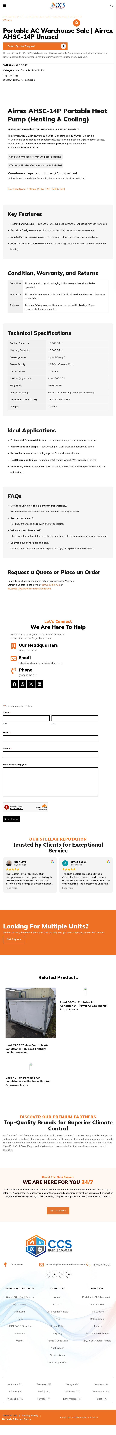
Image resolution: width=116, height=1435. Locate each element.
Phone (7, 748)
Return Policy (57, 1326)
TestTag (13, 75)
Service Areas (57, 1355)
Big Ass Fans (20, 1304)
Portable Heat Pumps (97, 1333)
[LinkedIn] (68, 1274)
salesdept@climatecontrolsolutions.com (29, 588)
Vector (19, 1340)
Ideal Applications (32, 430)
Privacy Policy (30, 1415)
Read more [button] (11, 888)
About (57, 1297)
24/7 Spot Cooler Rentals (97, 1340)
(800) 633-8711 (51, 584)
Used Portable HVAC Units (29, 70)
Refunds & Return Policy (16, 1419)
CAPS (19, 1319)
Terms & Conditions (57, 1340)
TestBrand (29, 80)
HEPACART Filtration (20, 1326)
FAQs (57, 1319)
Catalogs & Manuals (57, 1311)
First (5, 723)
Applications (57, 1348)
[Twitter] (47, 1274)
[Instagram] (22, 684)
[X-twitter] (31, 684)
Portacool (19, 1333)
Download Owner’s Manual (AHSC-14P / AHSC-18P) (36, 189)
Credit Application (57, 1362)
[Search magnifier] (106, 12)
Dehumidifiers (97, 1319)
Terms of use (9, 1415)
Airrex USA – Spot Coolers (19, 1297)
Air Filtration (97, 1311)
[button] (111, 5)
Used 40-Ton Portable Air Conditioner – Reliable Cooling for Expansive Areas (27, 1081)
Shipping (57, 1333)
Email (6, 732)
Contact (57, 1304)
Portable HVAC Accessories (97, 1297)
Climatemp (20, 1311)
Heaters (97, 1326)
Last (53, 723)
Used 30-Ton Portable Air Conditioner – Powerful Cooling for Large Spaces (83, 1005)
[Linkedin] (39, 684)
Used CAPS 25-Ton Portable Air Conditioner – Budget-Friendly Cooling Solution (26, 1048)
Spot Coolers (97, 1304)
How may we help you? (15, 764)
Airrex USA (16, 80)
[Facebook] (14, 684)
